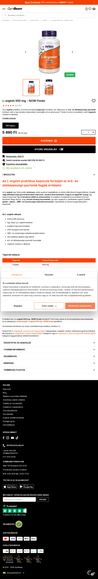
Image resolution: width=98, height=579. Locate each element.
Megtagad (18, 306)
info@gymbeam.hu (10, 453)
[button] (49, 2)
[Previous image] (25, 52)
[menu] (3, 8)
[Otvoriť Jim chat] (92, 573)
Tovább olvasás (9, 118)
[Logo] (15, 8)
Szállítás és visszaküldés (12, 403)
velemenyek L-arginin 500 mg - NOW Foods (35, 321)
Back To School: (32, 2)
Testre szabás (47, 306)
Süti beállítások (9, 425)
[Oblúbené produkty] (89, 8)
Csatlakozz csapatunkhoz (13, 407)
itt (59, 326)
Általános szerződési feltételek (15, 396)
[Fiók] (86, 8)
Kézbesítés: (15, 156)
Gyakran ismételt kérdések (13, 418)
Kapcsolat (7, 389)
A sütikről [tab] (81, 275)
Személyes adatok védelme (14, 400)
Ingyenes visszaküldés (16, 164)
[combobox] (49, 15)
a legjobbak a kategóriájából (29, 331)
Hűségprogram (9, 421)
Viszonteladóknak (10, 411)
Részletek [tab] (49, 275)
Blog (4, 393)
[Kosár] (94, 9)
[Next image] (72, 52)
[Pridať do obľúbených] (94, 101)
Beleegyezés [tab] (17, 275)
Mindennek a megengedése (80, 306)
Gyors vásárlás (46, 149)
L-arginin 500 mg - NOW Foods (23, 100)
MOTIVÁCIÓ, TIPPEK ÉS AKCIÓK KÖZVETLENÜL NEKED (26, 495)
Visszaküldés (8, 414)
